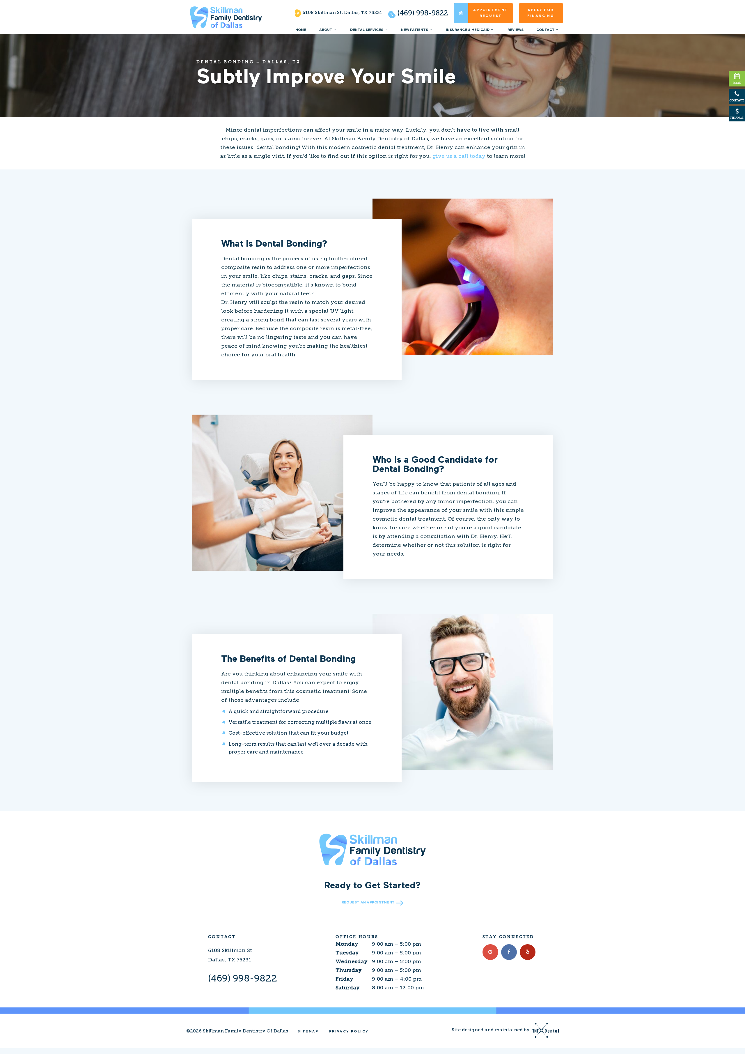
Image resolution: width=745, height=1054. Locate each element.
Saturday (348, 987)
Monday (347, 944)
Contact (545, 30)
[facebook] (509, 952)
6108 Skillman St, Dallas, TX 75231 (341, 12)
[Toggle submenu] (334, 30)
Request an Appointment (368, 902)
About (325, 30)
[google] (490, 952)
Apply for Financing (540, 13)
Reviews (516, 30)
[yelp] (527, 952)
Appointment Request (490, 13)
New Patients (414, 30)
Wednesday (352, 961)
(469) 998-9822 (421, 13)
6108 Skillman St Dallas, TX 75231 (230, 955)
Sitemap (308, 1031)
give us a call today (459, 156)
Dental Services (366, 30)
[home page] (226, 17)
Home (300, 30)
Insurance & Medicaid (467, 30)
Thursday (349, 970)
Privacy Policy (349, 1031)
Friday (344, 979)
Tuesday (347, 952)
